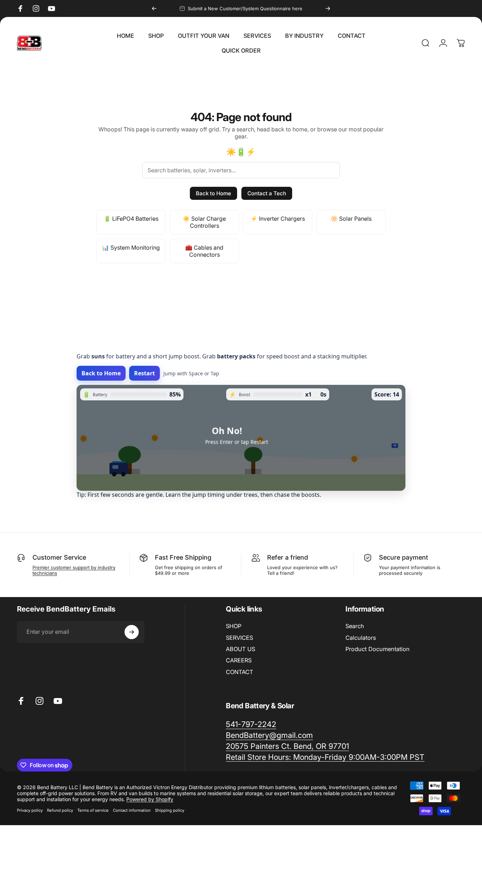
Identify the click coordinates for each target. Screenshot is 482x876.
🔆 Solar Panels (351, 218)
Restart (144, 373)
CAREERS (239, 660)
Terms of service (93, 810)
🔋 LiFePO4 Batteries (131, 218)
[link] (325, 757)
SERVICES (239, 637)
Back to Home (213, 193)
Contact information (132, 810)
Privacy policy (30, 810)
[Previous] (154, 8)
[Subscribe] (132, 632)
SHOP (233, 626)
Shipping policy (169, 810)
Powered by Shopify (149, 799)
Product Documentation (377, 648)
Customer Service (59, 557)
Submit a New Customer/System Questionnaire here (245, 8)
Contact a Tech (266, 193)
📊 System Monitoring (131, 247)
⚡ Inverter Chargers (278, 218)
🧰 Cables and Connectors (204, 251)
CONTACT (239, 671)
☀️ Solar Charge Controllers (204, 222)
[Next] (328, 8)
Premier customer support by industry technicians (73, 570)
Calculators (360, 637)
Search (354, 626)
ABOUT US (240, 648)
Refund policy (60, 810)
